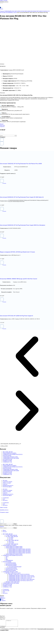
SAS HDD (10, 537)
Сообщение (3, 626)
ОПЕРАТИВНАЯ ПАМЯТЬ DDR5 (14, 554)
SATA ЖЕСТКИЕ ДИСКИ (12, 540)
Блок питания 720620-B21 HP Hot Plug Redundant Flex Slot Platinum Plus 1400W (21, 163)
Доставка (5, 480)
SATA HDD (11, 542)
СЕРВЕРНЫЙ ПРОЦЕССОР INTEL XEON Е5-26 (20, 580)
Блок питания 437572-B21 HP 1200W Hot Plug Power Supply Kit (16, 315)
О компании (6, 497)
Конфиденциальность (8, 485)
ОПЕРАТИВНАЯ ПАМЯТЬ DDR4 (14, 547)
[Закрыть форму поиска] (2, 521)
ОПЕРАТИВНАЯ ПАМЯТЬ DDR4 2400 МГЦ (19, 549)
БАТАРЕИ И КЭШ (7, 459)
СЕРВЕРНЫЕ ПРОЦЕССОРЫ (10, 457)
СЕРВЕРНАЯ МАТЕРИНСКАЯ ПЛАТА (13, 454)
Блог (4, 499)
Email (1, 617)
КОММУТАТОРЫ (7, 460)
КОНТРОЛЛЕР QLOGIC (12, 569)
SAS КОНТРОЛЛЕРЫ (11, 565)
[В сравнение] (2, 143)
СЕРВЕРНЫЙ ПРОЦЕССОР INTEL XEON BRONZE (21, 579)
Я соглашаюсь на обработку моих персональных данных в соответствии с (28, 628)
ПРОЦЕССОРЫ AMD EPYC (13, 581)
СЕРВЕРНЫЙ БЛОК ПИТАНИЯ (12, 11)
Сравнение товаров (7, 481)
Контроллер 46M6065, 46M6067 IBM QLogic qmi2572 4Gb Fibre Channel (18, 278)
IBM (7, 559)
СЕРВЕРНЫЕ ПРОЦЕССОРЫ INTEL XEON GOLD (21, 575)
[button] (3, 183)
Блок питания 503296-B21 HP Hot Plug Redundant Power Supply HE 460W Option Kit (22, 197)
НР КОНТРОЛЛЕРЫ (11, 570)
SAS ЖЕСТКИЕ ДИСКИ (12, 536)
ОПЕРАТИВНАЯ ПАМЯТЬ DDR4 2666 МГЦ (19, 550)
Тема (1, 619)
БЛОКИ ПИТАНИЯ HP (26, 11)
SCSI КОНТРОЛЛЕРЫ (11, 568)
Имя (1, 616)
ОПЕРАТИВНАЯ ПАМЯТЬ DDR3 (14, 546)
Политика (2, 627)
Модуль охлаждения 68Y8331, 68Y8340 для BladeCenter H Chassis (17, 252)
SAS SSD (10, 539)
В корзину (3, 137)
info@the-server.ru (4, 510)
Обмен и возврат (7, 483)
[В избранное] (2, 140)
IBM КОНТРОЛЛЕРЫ (11, 564)
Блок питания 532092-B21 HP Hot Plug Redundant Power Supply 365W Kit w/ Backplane (22, 225)
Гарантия (5, 484)
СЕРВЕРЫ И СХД (7, 462)
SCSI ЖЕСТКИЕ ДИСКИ (12, 544)
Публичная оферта (7, 486)
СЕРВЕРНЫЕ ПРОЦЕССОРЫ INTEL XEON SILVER (21, 576)
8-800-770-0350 (3, 0)
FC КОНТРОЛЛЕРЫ (11, 563)
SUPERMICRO (9, 560)
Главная (2, 11)
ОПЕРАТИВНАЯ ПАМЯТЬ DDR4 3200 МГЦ (19, 553)
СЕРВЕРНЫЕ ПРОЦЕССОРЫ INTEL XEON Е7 (20, 578)
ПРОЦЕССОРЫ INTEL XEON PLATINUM (18, 574)
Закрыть (2, 526)
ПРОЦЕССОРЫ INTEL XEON (13, 573)
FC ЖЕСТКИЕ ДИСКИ (11, 535)
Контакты (5, 500)
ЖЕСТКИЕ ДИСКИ (8, 451)
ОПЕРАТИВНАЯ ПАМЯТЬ (9, 453)
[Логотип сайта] (5, 6)
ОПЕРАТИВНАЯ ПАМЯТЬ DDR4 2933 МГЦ (19, 551)
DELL (7, 556)
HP (6, 558)
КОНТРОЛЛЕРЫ (7, 455)
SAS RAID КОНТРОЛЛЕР (14, 566)
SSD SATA (11, 541)
